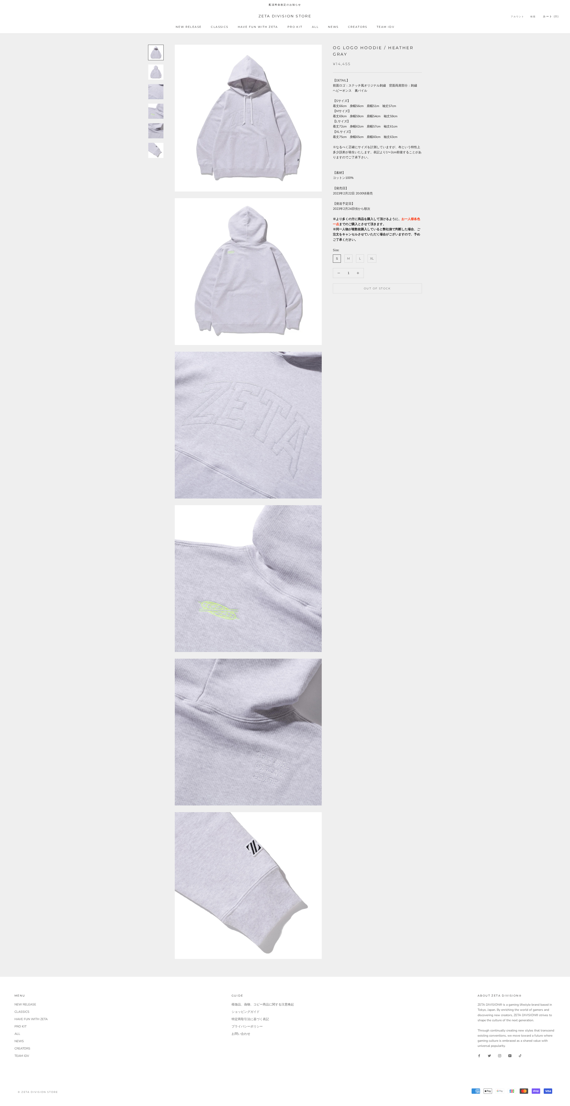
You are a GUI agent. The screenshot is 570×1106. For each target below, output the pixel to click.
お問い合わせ (241, 1034)
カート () (551, 16)
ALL (315, 26)
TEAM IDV (385, 26)
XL (372, 258)
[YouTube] (509, 1055)
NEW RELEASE (189, 26)
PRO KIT (295, 26)
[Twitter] (489, 1055)
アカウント (517, 16)
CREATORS (357, 26)
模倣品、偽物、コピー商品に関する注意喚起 (263, 1004)
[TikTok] (520, 1055)
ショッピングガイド (246, 1012)
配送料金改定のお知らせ (285, 4)
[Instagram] (499, 1055)
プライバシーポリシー (247, 1026)
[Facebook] (479, 1055)
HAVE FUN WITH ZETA (258, 26)
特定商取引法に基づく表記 (250, 1019)
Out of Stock (377, 288)
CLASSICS (219, 26)
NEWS (333, 26)
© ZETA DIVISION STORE (38, 1092)
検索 (533, 16)
